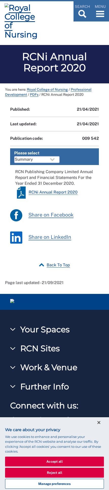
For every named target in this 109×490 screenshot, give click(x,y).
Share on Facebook (51, 215)
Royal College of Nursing (47, 89)
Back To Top (58, 265)
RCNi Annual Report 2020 (53, 192)
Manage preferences (54, 484)
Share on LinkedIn (49, 237)
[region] (54, 453)
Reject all (54, 473)
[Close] (98, 422)
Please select (27, 153)
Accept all (54, 461)
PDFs (34, 94)
